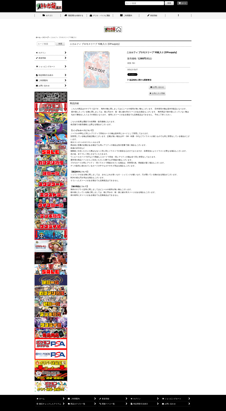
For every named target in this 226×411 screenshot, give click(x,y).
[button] (178, 16)
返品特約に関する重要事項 (140, 80)
